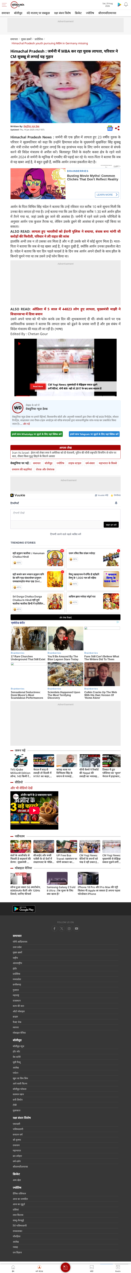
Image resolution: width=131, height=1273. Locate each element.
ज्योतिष (90, 13)
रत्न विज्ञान (17, 1252)
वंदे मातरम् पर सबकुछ (38, 13)
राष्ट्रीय (15, 957)
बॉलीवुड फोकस (19, 1089)
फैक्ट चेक (17, 1022)
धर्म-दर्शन (17, 1161)
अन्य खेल (17, 1180)
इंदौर (15, 968)
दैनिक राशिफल (19, 1193)
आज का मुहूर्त (19, 1204)
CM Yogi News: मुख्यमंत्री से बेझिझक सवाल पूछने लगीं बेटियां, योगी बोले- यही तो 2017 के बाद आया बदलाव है (112, 859)
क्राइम (15, 1016)
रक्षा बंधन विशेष (62, 13)
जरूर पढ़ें (20, 750)
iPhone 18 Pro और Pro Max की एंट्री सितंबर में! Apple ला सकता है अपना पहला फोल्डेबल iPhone (99, 891)
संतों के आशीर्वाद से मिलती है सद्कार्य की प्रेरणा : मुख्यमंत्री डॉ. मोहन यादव (20, 859)
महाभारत (17, 1150)
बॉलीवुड (18, 13)
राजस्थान (17, 1000)
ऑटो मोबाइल (19, 1011)
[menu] (5, 5)
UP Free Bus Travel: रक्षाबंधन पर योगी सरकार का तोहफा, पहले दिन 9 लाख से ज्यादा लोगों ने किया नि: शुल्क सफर (66, 859)
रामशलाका (17, 1231)
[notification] (126, 4)
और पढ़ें (26, 423)
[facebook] (54, 928)
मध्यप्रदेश (17, 979)
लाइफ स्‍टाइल (74, 463)
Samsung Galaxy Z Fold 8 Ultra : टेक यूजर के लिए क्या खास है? (61, 891)
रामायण (16, 1145)
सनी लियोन (18, 1099)
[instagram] (76, 928)
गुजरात (16, 989)
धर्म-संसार (90, 463)
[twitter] (62, 928)
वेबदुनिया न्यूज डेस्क (31, 126)
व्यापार (16, 1027)
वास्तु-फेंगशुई (18, 1220)
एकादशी (16, 1123)
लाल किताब (18, 1214)
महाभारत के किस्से (108, 463)
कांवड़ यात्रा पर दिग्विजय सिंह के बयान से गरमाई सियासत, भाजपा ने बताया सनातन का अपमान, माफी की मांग (65, 773)
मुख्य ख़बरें (26, 39)
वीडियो (19, 782)
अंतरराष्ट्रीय (17, 963)
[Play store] (119, 4)
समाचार (6, 13)
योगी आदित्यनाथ (20, 941)
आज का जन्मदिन (20, 1198)
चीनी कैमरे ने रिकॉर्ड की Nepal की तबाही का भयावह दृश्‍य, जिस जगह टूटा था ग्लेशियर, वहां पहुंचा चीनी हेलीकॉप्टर (89, 773)
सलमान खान (18, 1094)
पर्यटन (15, 1072)
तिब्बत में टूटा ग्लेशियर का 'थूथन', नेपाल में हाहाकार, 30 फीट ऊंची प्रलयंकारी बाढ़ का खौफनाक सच (111, 773)
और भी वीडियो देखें (21, 788)
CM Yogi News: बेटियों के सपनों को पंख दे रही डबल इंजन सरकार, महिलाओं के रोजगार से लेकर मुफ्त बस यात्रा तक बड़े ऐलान (89, 859)
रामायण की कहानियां (22, 469)
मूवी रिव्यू (17, 1062)
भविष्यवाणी (18, 1129)
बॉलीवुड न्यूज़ (18, 1046)
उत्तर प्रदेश (17, 947)
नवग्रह (15, 1247)
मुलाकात (16, 1110)
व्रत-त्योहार (17, 1155)
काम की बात (18, 1005)
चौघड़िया (16, 1236)
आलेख (16, 1067)
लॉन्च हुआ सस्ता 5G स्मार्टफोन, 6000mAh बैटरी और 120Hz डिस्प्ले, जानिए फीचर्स (25, 891)
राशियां (16, 1209)
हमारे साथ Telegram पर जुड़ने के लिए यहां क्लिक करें (94, 434)
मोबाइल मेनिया (23, 868)
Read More (38, 386)
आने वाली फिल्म (20, 1083)
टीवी (15, 1105)
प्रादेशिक (39, 39)
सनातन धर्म (18, 1134)
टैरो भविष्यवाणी (20, 1225)
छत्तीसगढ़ (17, 984)
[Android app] (24, 908)
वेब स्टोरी (17, 1056)
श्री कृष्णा (17, 1139)
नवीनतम (20, 836)
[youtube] (69, 928)
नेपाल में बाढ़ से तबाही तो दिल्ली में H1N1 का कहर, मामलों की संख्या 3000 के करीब (42, 773)
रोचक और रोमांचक (45, 469)
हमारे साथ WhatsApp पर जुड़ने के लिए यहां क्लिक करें (37, 434)
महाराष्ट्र (16, 995)
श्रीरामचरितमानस (107, 13)
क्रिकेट (78, 13)
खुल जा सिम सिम (20, 1078)
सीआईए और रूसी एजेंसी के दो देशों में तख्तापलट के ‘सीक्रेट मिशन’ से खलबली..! (43, 859)
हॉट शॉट (16, 1051)
